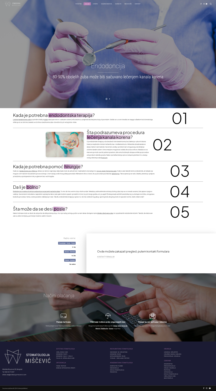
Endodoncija (114, 368)
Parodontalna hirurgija (172, 356)
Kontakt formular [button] (105, 257)
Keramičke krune (115, 354)
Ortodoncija (168, 372)
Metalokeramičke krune (117, 356)
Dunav (111, 328)
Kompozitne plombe (116, 366)
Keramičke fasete (61, 354)
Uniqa (115, 326)
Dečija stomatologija (117, 370)
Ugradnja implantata (171, 352)
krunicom (104, 158)
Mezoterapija (168, 378)
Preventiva (113, 372)
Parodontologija (169, 366)
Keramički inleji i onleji (64, 356)
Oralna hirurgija (170, 368)
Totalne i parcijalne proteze (119, 358)
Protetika (167, 370)
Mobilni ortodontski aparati (65, 368)
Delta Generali (122, 326)
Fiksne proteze (61, 366)
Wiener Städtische (101, 328)
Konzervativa (168, 364)
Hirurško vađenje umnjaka (172, 354)
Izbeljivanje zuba (62, 352)
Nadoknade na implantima (118, 352)
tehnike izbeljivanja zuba (105, 213)
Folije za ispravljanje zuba (65, 358)
